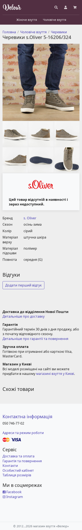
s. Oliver (30, 218)
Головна (9, 32)
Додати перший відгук (23, 285)
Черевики (59, 32)
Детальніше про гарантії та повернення (35, 338)
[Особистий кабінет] (65, 7)
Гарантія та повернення (22, 461)
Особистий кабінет (18, 470)
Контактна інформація (27, 416)
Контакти (10, 465)
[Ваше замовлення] (74, 7)
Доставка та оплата (18, 456)
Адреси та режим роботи (23, 432)
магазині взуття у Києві (55, 373)
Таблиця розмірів (17, 475)
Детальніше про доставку (24, 316)
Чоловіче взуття (33, 32)
